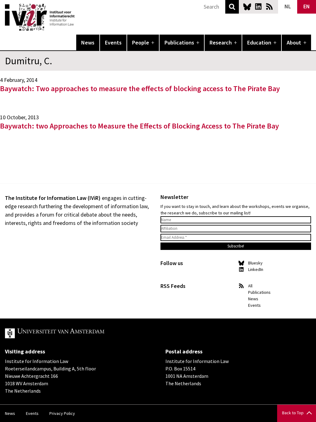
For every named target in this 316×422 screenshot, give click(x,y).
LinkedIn (258, 6)
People (140, 42)
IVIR (79, 17)
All (250, 286)
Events (113, 42)
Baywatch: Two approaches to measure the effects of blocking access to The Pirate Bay (140, 88)
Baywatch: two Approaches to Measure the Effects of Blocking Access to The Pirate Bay (139, 126)
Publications (179, 42)
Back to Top (293, 413)
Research (221, 42)
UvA (76, 333)
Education (259, 42)
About (294, 42)
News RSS (269, 6)
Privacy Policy (62, 413)
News (87, 42)
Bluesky (247, 6)
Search (232, 7)
